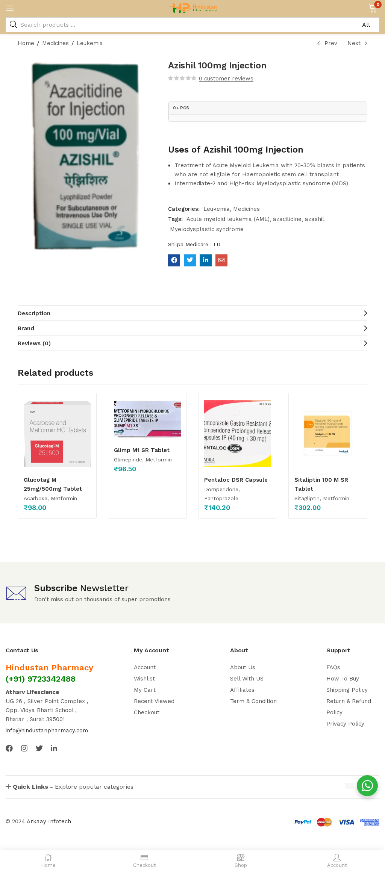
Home (26, 43)
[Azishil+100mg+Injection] (190, 260)
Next (354, 43)
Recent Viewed (154, 701)
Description (34, 313)
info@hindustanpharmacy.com (47, 730)
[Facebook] (9, 748)
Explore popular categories (73, 786)
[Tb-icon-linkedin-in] (54, 748)
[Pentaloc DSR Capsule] (237, 433)
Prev (330, 43)
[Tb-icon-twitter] (39, 748)
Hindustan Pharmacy (49, 667)
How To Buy (342, 678)
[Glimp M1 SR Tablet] (147, 418)
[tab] (192, 313)
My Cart (145, 690)
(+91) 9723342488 (41, 678)
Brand (26, 328)
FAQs (333, 667)
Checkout (146, 712)
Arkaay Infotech (49, 821)
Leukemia (90, 43)
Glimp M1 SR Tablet (142, 450)
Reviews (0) (34, 343)
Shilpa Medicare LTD (194, 244)
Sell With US (247, 678)
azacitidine (287, 219)
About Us (242, 667)
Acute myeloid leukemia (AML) (228, 219)
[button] (372, 7)
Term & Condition (253, 701)
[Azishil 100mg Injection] (174, 260)
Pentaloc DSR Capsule (236, 479)
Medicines (55, 43)
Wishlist (144, 678)
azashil (314, 219)
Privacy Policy (345, 723)
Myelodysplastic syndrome (207, 229)
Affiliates (242, 690)
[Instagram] (24, 748)
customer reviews (226, 78)
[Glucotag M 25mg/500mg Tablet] (57, 433)
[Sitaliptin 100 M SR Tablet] (327, 433)
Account (145, 667)
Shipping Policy (347, 690)
